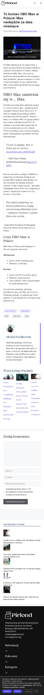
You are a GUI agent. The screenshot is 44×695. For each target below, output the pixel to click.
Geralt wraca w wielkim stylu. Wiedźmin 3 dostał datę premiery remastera (35, 398)
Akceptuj (7, 691)
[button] (35, 3)
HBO (6, 316)
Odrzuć (17, 691)
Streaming (25, 311)
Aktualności (10, 311)
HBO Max (16, 316)
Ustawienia (28, 691)
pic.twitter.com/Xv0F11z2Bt (20, 151)
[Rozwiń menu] (6, 651)
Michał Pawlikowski (18, 337)
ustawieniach (27, 685)
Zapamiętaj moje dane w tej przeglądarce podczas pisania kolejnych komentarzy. (19, 492)
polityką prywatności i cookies (14, 687)
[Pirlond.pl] (9, 3)
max (27, 316)
